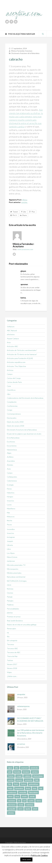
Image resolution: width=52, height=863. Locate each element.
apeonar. (24, 284)
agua (10, 768)
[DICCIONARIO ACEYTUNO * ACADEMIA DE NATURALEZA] (11, 721)
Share (24, 215)
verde (21, 805)
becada (17, 772)
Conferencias (12, 406)
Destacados (11, 418)
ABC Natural (12, 330)
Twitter (10, 660)
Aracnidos (11, 461)
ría (8, 632)
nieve (9, 585)
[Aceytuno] (24, 11)
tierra (38, 801)
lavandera (19, 788)
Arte (9, 342)
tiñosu (24, 200)
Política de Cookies (39, 855)
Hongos (10, 497)
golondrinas (33, 784)
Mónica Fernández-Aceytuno (21, 51)
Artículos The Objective (16, 366)
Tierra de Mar (12, 656)
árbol (35, 809)
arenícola (34, 768)
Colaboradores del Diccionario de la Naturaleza (25, 398)
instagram (11, 537)
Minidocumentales (14, 573)
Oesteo (10, 593)
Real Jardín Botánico (15, 621)
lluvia (28, 788)
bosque (26, 772)
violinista (29, 805)
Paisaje (9, 597)
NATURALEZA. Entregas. (17, 581)
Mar (8, 513)
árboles (11, 813)
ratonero (11, 801)
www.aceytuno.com (25, 249)
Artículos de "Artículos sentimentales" (22, 350)
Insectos (10, 501)
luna (34, 788)
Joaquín (10, 541)
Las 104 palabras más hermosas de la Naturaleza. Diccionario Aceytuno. (30, 733)
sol (24, 801)
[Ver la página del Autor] (28, 235)
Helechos (10, 493)
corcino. (24, 202)
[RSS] (16, 22)
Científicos (11, 390)
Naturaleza (33, 792)
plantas (10, 613)
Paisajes (10, 601)
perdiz (32, 796)
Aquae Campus (13, 338)
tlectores (12, 805)
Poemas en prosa (13, 616)
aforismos (11, 334)
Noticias (10, 589)
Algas (9, 453)
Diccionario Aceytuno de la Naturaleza (25, 53)
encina (10, 780)
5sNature (10, 326)
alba (16, 768)
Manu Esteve (12, 557)
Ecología (10, 485)
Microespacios (12, 569)
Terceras (10, 644)
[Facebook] (11, 22)
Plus (33, 212)
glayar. (23, 271)
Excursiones (12, 446)
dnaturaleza (38, 776)
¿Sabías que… (12, 676)
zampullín (11, 809)
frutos (23, 784)
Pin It (14, 215)
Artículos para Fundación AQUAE (20, 358)
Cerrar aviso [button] (26, 859)
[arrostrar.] (11, 747)
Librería (10, 545)
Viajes (9, 672)
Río (8, 636)
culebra (27, 776)
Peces (9, 524)
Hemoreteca (12, 450)
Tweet (15, 212)
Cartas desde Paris (14, 382)
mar (40, 788)
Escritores (11, 442)
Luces (9, 505)
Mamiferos (11, 508)
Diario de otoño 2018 (15, 422)
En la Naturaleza (13, 438)
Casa (9, 386)
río (19, 801)
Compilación (12, 402)
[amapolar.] (11, 697)
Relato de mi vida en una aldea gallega (21, 624)
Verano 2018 (12, 668)
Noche (9, 520)
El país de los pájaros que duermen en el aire (24, 434)
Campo (9, 374)
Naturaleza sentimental (16, 577)
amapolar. (21, 694)
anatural (24, 768)
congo (19, 776)
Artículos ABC (12, 346)
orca (17, 796)
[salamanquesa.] (11, 709)
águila (27, 809)
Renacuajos (11, 628)
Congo (9, 410)
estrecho (28, 780)
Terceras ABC (12, 648)
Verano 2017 (12, 664)
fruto (16, 784)
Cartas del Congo (14, 378)
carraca (35, 772)
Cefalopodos (12, 477)
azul (9, 772)
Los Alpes (11, 553)
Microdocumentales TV (16, 565)
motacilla (22, 792)
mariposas (11, 561)
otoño (24, 796)
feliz (36, 780)
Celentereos (12, 481)
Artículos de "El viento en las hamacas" (22, 354)
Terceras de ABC (13, 652)
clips (8, 394)
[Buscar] (43, 34)
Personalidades (13, 609)
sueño (31, 801)
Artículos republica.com (16, 362)
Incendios (11, 529)
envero (19, 780)
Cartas (11, 776)
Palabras (10, 605)
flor (9, 784)
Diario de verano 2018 (15, 426)
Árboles (10, 465)
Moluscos (11, 516)
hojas (10, 788)
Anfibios (10, 457)
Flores (9, 489)
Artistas (10, 370)
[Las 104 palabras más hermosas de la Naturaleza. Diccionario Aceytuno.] (11, 733)
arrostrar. (21, 744)
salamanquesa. (23, 706)
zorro (20, 809)
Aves (9, 469)
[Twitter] (7, 22)
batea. (23, 298)
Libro (9, 549)
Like (24, 212)
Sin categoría (12, 640)
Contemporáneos (14, 414)
